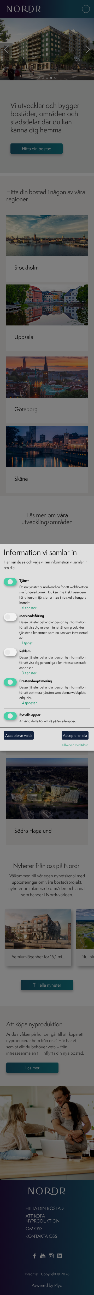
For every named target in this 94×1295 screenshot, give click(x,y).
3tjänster (28, 673)
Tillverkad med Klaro (75, 744)
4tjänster (28, 703)
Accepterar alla (75, 735)
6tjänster (28, 607)
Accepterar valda (18, 735)
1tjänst (25, 643)
